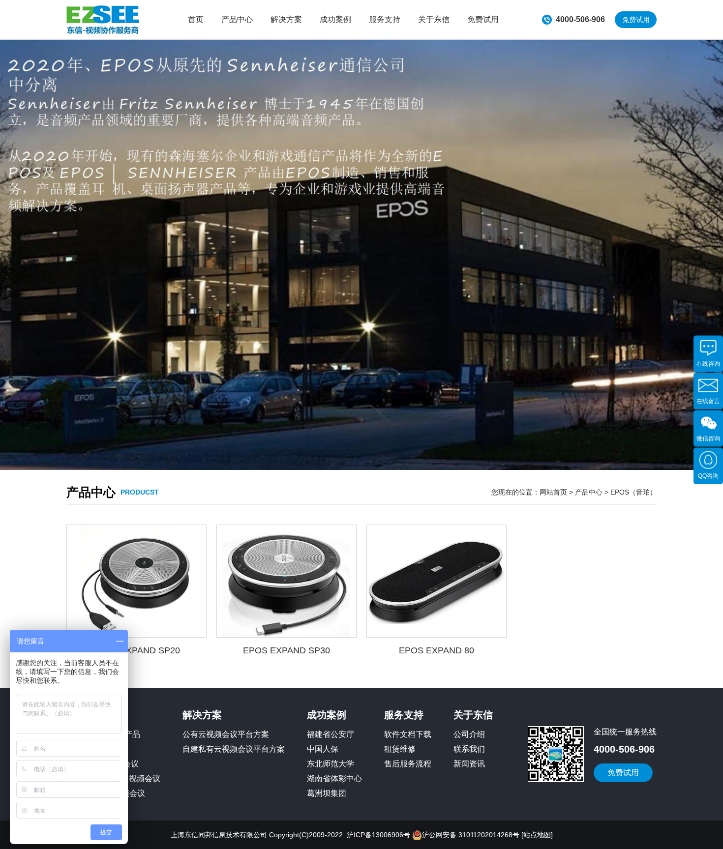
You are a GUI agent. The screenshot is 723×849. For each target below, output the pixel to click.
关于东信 (434, 19)
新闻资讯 (469, 764)
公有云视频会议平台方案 (225, 734)
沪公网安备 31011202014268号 (470, 835)
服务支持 (384, 19)
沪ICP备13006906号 (378, 835)
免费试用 (483, 19)
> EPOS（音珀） (629, 492)
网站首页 (553, 492)
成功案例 (335, 19)
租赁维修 (400, 749)
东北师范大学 (330, 764)
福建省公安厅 (330, 734)
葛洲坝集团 (326, 793)
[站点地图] (537, 835)
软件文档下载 (407, 734)
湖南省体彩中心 (334, 778)
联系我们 (469, 749)
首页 (196, 19)
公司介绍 (469, 734)
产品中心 (237, 19)
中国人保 (322, 749)
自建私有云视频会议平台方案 (233, 749)
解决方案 (286, 19)
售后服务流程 (407, 764)
